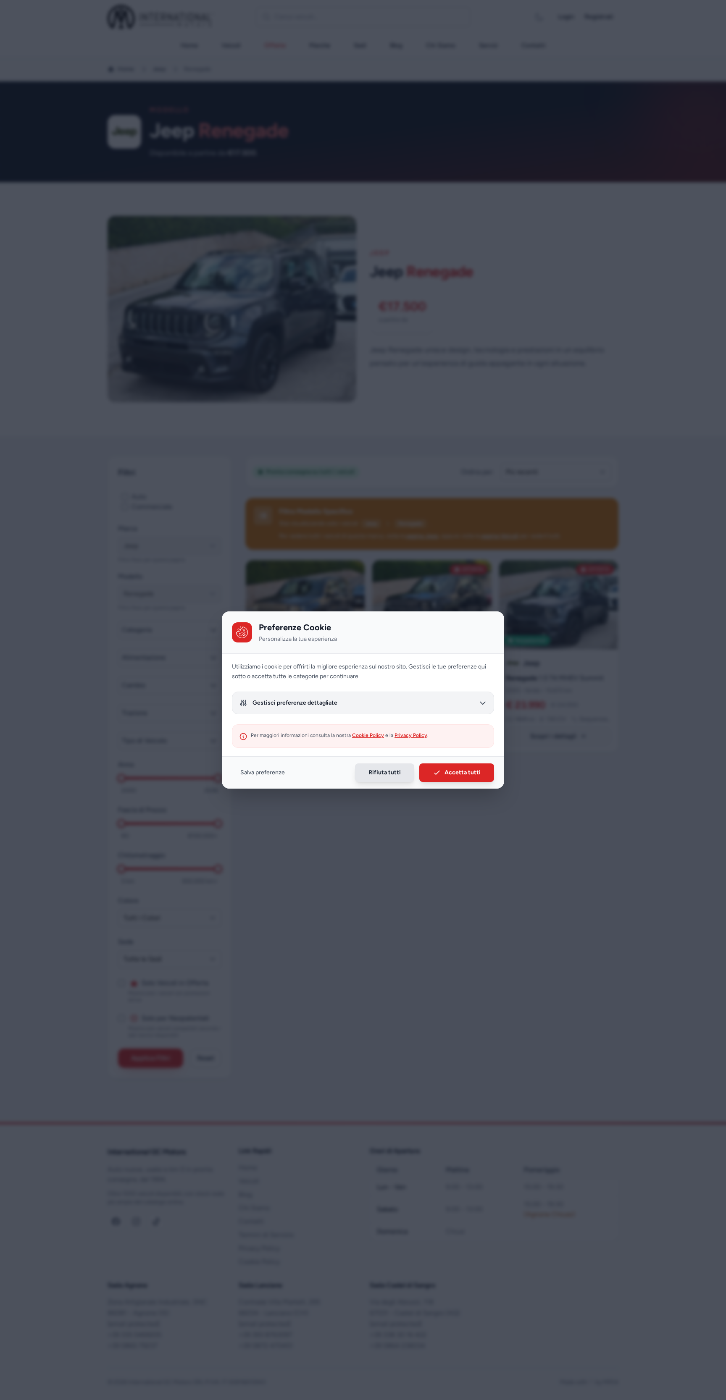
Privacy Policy (411, 735)
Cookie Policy (368, 735)
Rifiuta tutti (384, 772)
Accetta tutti (463, 772)
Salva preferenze (262, 772)
